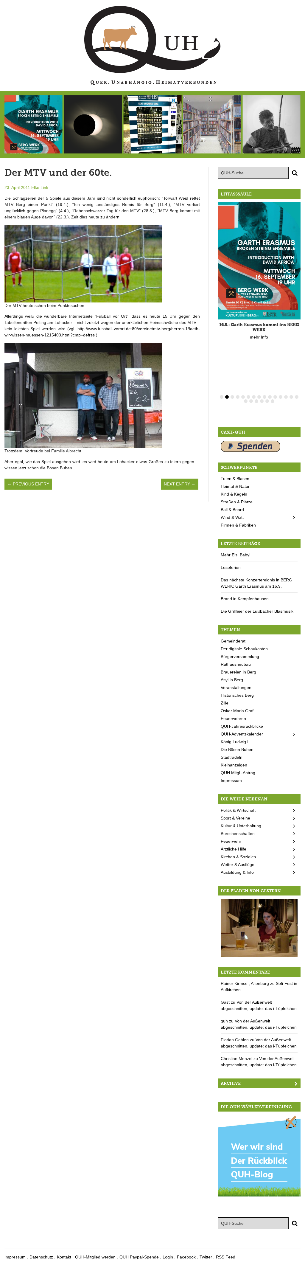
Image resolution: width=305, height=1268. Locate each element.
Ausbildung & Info (237, 872)
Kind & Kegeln (234, 494)
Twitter (206, 1257)
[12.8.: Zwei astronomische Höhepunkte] (93, 124)
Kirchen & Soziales (238, 856)
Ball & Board (232, 509)
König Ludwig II (235, 741)
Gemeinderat (233, 641)
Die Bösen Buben (237, 749)
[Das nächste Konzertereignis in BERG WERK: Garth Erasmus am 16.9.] (271, 124)
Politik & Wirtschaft (238, 810)
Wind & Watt (232, 517)
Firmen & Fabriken (238, 525)
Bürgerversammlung (240, 656)
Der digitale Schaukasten (244, 648)
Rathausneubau (236, 664)
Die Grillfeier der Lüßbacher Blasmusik (257, 611)
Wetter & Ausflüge (237, 864)
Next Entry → (179, 484)
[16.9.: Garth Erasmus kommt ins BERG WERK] (33, 124)
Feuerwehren (233, 718)
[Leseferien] (212, 124)
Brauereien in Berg (238, 672)
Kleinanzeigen (234, 765)
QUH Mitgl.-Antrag (238, 772)
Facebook (186, 1257)
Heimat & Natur (235, 486)
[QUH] (152, 45)
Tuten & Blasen (235, 478)
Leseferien (231, 567)
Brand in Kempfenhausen (245, 598)
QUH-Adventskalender (242, 734)
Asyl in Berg (232, 679)
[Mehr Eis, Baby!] (153, 124)
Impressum (231, 780)
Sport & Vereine (235, 818)
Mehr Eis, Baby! (235, 554)
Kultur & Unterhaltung (241, 825)
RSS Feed (225, 1257)
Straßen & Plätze (237, 501)
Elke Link (39, 187)
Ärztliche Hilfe (233, 849)
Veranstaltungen (236, 687)
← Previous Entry (28, 484)
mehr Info (259, 337)
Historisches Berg (237, 695)
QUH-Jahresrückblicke (242, 726)
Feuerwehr (231, 841)
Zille (224, 703)
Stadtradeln (231, 757)
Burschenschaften (238, 833)
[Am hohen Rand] (259, 927)
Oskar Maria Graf (237, 710)
